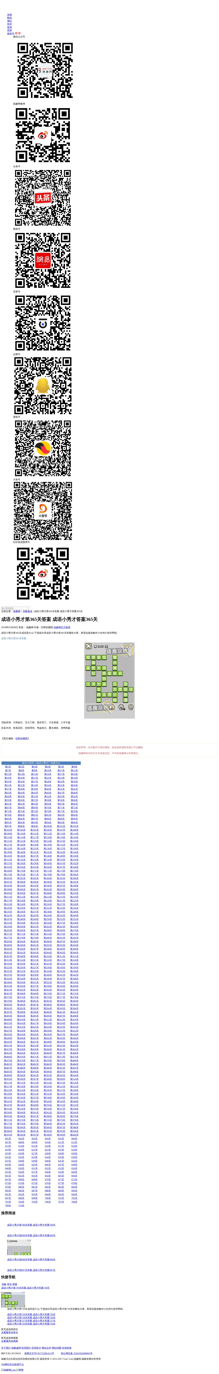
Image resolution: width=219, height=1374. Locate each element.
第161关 (61, 863)
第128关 (21, 845)
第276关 (74, 934)
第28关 (47, 781)
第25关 (8, 781)
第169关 (8, 871)
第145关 (8, 856)
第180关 (74, 874)
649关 (8, 1168)
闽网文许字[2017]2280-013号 (39, 1353)
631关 (8, 1157)
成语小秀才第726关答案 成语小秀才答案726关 (31, 1324)
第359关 (61, 986)
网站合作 (46, 1348)
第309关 (34, 956)
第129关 (34, 845)
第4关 (48, 766)
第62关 (21, 804)
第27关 (34, 781)
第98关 (21, 826)
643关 (8, 1164)
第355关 (8, 986)
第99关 (34, 826)
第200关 (21, 889)
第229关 (8, 908)
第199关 (8, 889)
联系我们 (26, 1348)
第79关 (8, 815)
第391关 (8, 1008)
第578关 (21, 1123)
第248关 (21, 919)
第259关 (8, 926)
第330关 (74, 967)
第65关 (61, 804)
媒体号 (11, 33)
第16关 (47, 774)
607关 (8, 1142)
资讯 (9, 1284)
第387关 (34, 1004)
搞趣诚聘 (16, 1348)
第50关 (21, 796)
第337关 (8, 975)
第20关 (21, 778)
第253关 (8, 923)
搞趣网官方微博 (62, 627)
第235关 (8, 911)
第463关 (8, 1053)
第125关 (61, 841)
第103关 (8, 830)
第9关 (35, 770)
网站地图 (56, 1348)
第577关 (8, 1123)
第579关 (34, 1123)
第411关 (34, 1019)
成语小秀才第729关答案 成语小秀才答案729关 (31, 1314)
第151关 (8, 859)
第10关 (47, 770)
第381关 (34, 1001)
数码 (9, 18)
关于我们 (6, 1348)
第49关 (8, 796)
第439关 (8, 1038)
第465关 (34, 1053)
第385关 (8, 1004)
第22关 (47, 778)
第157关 (8, 863)
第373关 (8, 997)
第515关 (61, 1083)
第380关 (21, 1001)
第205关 (8, 893)
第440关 (21, 1038)
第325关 (8, 967)
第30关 (74, 781)
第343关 (8, 978)
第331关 (8, 971)
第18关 (74, 774)
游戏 (9, 14)
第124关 (48, 841)
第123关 (34, 841)
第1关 (8, 766)
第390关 (74, 1004)
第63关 (34, 804)
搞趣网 (16, 611)
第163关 (8, 867)
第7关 (8, 770)
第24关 (74, 778)
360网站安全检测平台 (12, 1364)
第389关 (61, 1004)
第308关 (21, 956)
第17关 (61, 774)
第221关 (61, 900)
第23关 (61, 778)
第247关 (8, 919)
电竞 (9, 24)
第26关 (21, 781)
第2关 (21, 766)
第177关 (34, 874)
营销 (9, 30)
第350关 (21, 982)
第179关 (61, 874)
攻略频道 (27, 611)
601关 (8, 1138)
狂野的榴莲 (21, 738)
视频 (14, 1284)
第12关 (74, 770)
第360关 (74, 986)
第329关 (61, 967)
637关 (8, 1161)
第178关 (48, 874)
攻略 (4, 1284)
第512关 (21, 1083)
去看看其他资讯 (9, 1332)
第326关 (21, 967)
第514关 (48, 1083)
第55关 (8, 800)
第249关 (34, 919)
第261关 (34, 926)
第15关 (34, 774)
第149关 (61, 856)
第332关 (21, 971)
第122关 (21, 841)
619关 (8, 1149)
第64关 (47, 804)
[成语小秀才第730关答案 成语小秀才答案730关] (13, 1306)
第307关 (8, 956)
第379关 (8, 1001)
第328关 (48, 967)
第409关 (8, 1019)
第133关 (8, 848)
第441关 (34, 1038)
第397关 (8, 1012)
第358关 (48, 986)
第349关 (8, 982)
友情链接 (67, 1348)
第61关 (8, 804)
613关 (8, 1146)
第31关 (8, 785)
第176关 (21, 874)
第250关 (48, 919)
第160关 (48, 863)
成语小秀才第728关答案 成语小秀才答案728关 (31, 1317)
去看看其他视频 (9, 1341)
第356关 (21, 986)
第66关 (74, 804)
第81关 (34, 815)
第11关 (61, 770)
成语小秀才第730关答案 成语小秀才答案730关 (25, 1288)
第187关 (8, 882)
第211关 (8, 897)
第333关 (34, 971)
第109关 (8, 833)
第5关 (61, 766)
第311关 (61, 956)
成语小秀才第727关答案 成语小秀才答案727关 (31, 1320)
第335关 (61, 971)
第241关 (8, 915)
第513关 (34, 1083)
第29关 (61, 781)
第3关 (35, 766)
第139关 (8, 852)
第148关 (48, 856)
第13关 (8, 774)
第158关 (21, 863)
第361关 (8, 990)
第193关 (8, 885)
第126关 (74, 841)
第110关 (21, 833)
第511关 (8, 1083)
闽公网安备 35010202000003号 (77, 1353)
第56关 (21, 800)
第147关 (34, 856)
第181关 (8, 878)
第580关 (48, 1123)
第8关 (21, 770)
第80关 (21, 815)
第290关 (21, 945)
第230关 (21, 908)
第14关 (21, 774)
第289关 (8, 945)
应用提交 (36, 1348)
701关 (61, 1198)
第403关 (8, 1016)
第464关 (21, 1053)
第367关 (8, 993)
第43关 (8, 792)
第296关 (21, 949)
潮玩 (9, 21)
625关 (8, 1153)
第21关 (34, 778)
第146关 (21, 856)
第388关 (48, 1004)
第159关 (34, 863)
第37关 (8, 789)
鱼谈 (9, 27)
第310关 (48, 956)
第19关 (8, 778)
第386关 (21, 1004)
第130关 (48, 845)
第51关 (34, 796)
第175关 (8, 874)
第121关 (8, 841)
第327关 (34, 967)
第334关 (48, 971)
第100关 (48, 826)
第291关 (34, 945)
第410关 (21, 1019)
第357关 (34, 986)
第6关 (74, 766)
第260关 (21, 926)
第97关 (8, 826)
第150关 (74, 856)
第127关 (8, 845)
